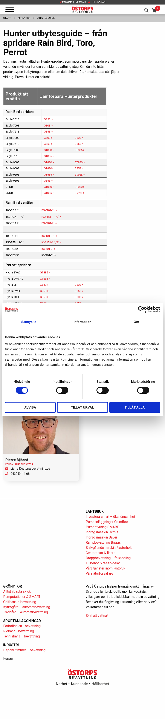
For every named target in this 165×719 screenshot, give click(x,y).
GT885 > (80, 150)
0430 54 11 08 (20, 473)
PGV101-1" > (49, 210)
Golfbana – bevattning (19, 602)
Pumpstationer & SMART (21, 597)
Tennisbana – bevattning (21, 636)
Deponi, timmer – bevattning (24, 650)
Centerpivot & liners (100, 553)
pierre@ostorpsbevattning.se (30, 468)
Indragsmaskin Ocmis (102, 532)
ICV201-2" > (48, 248)
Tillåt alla (135, 407)
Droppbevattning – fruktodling (108, 558)
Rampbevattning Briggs (104, 542)
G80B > (48, 125)
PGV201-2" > (49, 223)
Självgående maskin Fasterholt (109, 548)
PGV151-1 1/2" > (51, 216)
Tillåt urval (82, 407)
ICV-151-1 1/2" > (51, 242)
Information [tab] (82, 322)
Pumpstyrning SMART (102, 527)
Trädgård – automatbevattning (25, 612)
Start (7, 18)
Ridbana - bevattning (18, 631)
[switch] (62, 390)
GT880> (48, 168)
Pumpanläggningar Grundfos (107, 522)
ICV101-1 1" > (49, 236)
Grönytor (23, 18)
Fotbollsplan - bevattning (22, 626)
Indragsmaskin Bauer (101, 537)
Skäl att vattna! (97, 616)
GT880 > (49, 150)
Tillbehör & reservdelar (103, 563)
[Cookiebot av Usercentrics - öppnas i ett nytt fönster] (141, 309)
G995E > (80, 174)
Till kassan (99, 2)
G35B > (48, 119)
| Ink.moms (74, 2)
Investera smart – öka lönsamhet (110, 517)
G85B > (48, 131)
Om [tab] (136, 322)
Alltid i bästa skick (17, 591)
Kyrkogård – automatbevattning (26, 607)
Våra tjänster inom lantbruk (105, 568)
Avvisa (30, 407)
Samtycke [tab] (28, 322)
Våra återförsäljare (99, 573)
